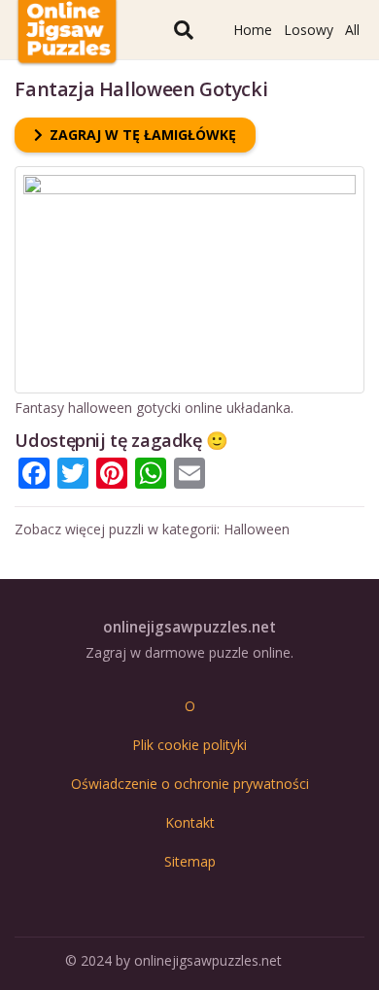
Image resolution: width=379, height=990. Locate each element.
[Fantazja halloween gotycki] (189, 175)
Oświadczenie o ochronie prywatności (190, 783)
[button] (183, 29)
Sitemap (190, 861)
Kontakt (190, 822)
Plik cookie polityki (189, 744)
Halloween (257, 529)
